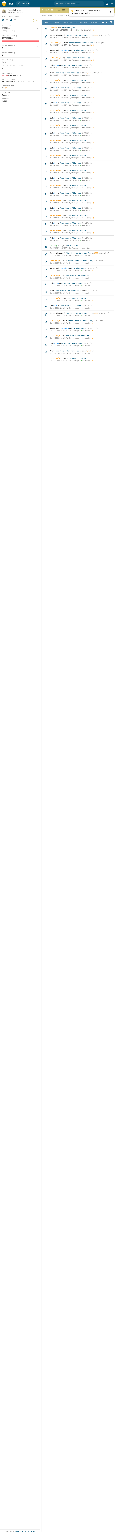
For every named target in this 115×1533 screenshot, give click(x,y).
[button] (23, 3)
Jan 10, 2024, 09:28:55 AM (64, 37)
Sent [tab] (57, 22)
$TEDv (61, 43)
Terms (26, 1531)
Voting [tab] (94, 22)
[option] (78, 29)
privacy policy (84, 13)
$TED (96, 35)
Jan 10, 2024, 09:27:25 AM (64, 248)
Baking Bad (19, 1531)
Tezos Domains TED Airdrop (77, 80)
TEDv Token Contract (79, 50)
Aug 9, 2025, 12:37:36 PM (63, 30)
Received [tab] (68, 22)
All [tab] (46, 22)
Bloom (54, 28)
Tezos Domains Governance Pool (78, 35)
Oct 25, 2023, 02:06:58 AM (64, 255)
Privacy (32, 1531)
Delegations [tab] (81, 22)
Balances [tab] (60, 10)
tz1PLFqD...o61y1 (73, 246)
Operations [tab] (47, 10)
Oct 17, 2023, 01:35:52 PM (64, 315)
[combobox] (79, 3)
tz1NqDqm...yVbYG (69, 28)
